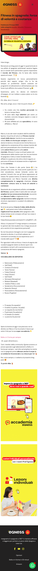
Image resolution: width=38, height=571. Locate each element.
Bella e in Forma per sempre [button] (11, 337)
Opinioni (19, 555)
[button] (32, 4)
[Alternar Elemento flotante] (32, 565)
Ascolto (14, 27)
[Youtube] (19, 549)
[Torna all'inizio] (12, 4)
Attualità (21, 27)
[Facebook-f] (15, 549)
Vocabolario (5, 29)
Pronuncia (27, 27)
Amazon (19, 564)
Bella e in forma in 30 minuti (19, 560)
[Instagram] (23, 549)
